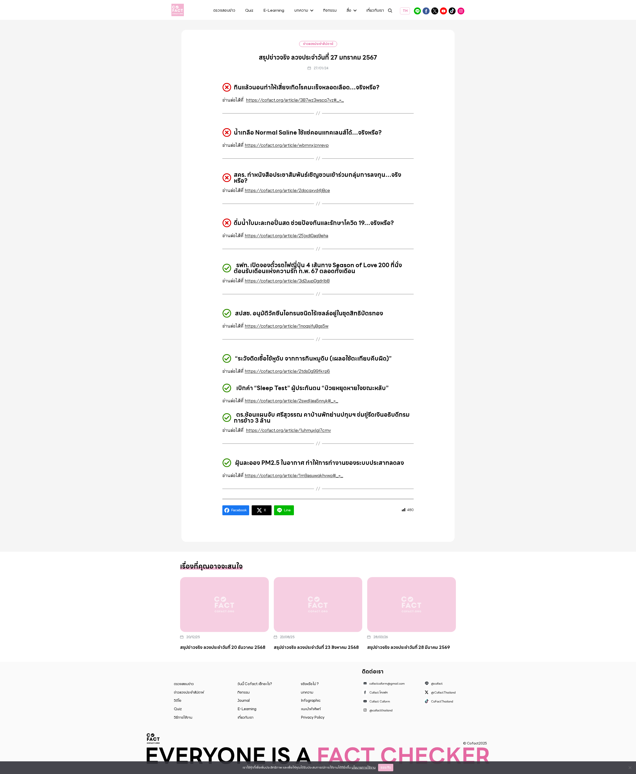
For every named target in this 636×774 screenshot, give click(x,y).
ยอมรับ (386, 767)
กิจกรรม (330, 10)
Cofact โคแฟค (426, 10)
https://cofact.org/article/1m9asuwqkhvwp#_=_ (294, 475)
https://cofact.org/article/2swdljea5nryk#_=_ (291, 401)
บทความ (301, 10)
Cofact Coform (443, 10)
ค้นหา (390, 11)
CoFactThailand (452, 10)
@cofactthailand (461, 10)
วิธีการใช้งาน (183, 717)
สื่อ (349, 10)
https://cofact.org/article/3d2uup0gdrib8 (287, 281)
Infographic (310, 700)
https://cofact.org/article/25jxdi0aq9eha (286, 235)
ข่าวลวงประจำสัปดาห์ (318, 43)
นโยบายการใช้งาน (364, 767)
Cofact (153, 738)
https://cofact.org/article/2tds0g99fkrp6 (287, 371)
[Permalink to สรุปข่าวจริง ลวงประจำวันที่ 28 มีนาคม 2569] (411, 604)
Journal (244, 700)
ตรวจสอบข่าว (224, 10)
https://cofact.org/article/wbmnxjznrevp (287, 145)
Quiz (249, 10)
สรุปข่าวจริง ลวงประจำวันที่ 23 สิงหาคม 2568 (316, 647)
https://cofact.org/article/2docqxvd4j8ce (287, 190)
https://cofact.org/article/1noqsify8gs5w (286, 326)
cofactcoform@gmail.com (387, 683)
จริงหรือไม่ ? (310, 684)
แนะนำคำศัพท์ (311, 709)
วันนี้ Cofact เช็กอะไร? (255, 684)
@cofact (417, 10)
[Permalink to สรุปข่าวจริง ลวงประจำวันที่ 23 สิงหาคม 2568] (318, 604)
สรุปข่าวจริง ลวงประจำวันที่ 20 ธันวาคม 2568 (222, 647)
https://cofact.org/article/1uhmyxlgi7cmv (288, 430)
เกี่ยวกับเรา (375, 10)
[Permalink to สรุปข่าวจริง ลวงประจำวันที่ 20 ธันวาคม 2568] (224, 604)
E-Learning (273, 10)
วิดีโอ (177, 700)
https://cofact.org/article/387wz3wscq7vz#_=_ (295, 100)
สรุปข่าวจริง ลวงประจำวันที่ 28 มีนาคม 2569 (408, 647)
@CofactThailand (434, 10)
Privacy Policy (312, 717)
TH (405, 11)
